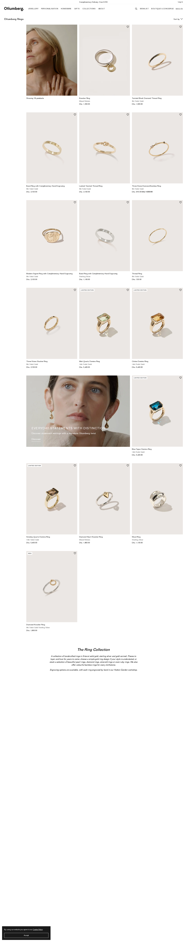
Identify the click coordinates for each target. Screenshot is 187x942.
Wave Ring (136, 537)
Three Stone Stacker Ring (36, 361)
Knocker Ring (84, 98)
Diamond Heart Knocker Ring (91, 537)
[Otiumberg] (14, 9)
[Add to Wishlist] (127, 26)
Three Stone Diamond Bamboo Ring (146, 186)
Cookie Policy (38, 929)
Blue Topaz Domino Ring (142, 449)
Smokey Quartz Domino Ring (38, 537)
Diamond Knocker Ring (35, 624)
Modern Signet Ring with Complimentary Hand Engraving (49, 273)
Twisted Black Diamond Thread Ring (147, 98)
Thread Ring (137, 273)
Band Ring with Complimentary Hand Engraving (45, 186)
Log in (180, 2)
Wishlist (144, 9)
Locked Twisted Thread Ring (90, 186)
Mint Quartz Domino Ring (89, 361)
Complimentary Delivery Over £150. (93, 2)
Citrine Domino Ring (140, 361)
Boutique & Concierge (162, 9)
